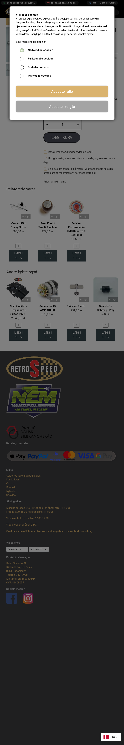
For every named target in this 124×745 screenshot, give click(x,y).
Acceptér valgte (62, 106)
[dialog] (62, 372)
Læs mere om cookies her (31, 41)
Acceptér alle (62, 91)
